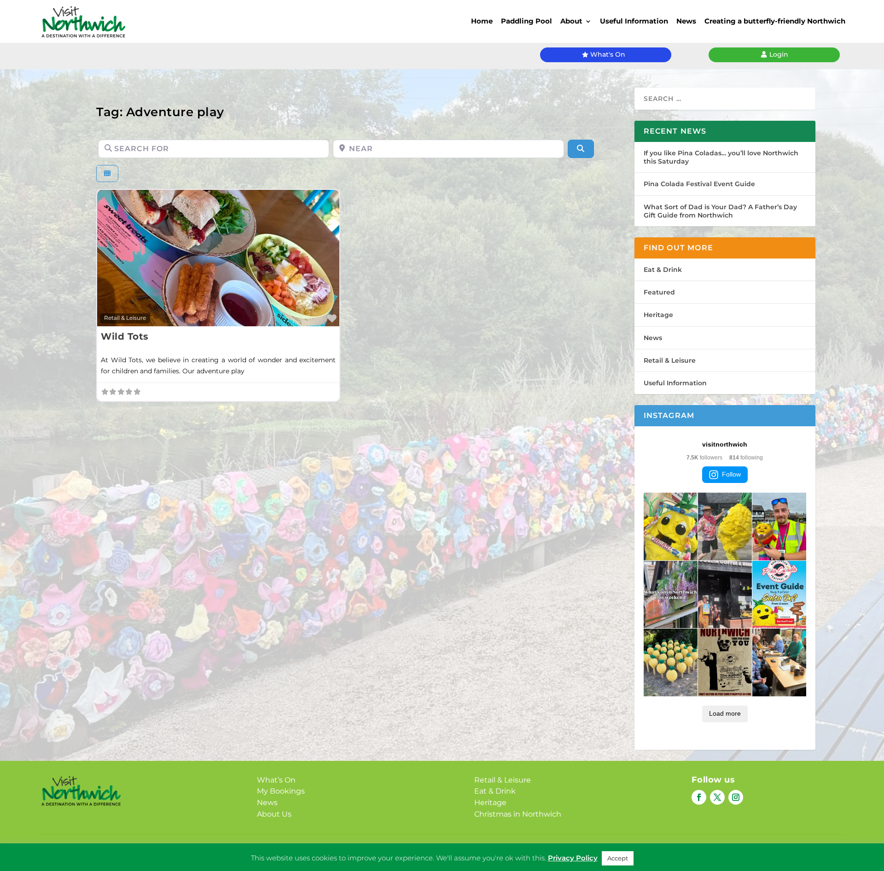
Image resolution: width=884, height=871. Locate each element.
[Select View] (107, 173)
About (571, 21)
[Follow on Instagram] (735, 797)
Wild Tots (125, 336)
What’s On (276, 780)
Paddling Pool (526, 21)
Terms (470, 851)
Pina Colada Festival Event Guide (699, 184)
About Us (274, 814)
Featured (659, 292)
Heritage (658, 315)
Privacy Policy (428, 851)
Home (482, 21)
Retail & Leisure (125, 318)
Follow (731, 474)
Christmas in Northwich (517, 814)
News (686, 21)
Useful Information (634, 21)
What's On (607, 54)
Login (778, 54)
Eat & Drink (663, 269)
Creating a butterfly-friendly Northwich (774, 21)
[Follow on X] (717, 797)
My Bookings (281, 791)
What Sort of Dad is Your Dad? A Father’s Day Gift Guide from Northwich (720, 211)
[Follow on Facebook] (699, 797)
